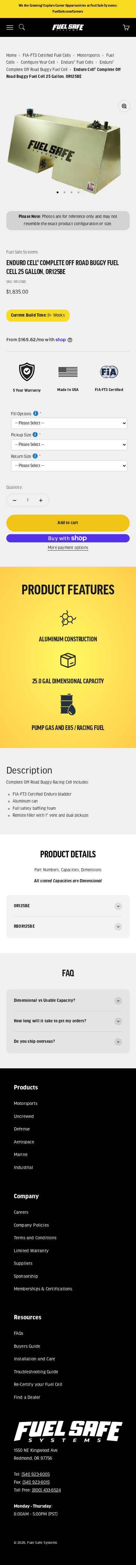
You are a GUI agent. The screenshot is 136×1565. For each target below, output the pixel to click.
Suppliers (23, 1263)
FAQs (18, 1333)
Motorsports (88, 55)
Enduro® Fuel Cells (77, 62)
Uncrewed (24, 1116)
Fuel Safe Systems (22, 252)
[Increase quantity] (41, 500)
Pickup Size (21, 435)
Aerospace (24, 1142)
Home (11, 55)
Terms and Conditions (35, 1238)
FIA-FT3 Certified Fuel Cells (47, 55)
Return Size (21, 456)
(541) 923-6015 (35, 1482)
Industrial (23, 1167)
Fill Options (21, 414)
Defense (21, 1129)
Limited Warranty (31, 1250)
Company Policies (31, 1225)
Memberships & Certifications (43, 1289)
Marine (20, 1155)
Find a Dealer (27, 1397)
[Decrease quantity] (14, 500)
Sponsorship (26, 1276)
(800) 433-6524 (46, 1490)
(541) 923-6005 (35, 1474)
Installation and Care (34, 1359)
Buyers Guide (27, 1346)
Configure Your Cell (38, 62)
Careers (21, 1212)
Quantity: (14, 487)
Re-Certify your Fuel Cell (38, 1384)
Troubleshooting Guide (36, 1372)
